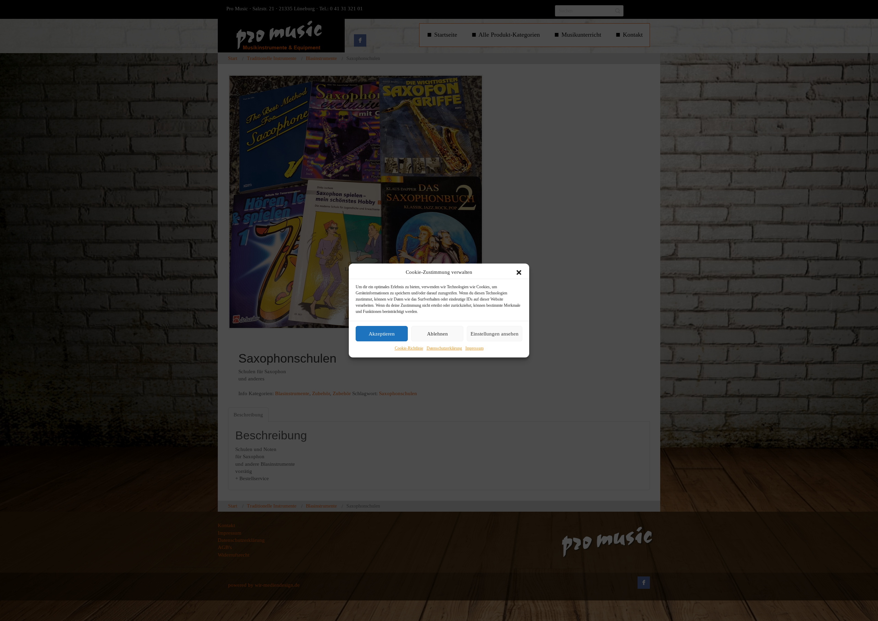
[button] (518, 272)
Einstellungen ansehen (495, 334)
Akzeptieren (382, 334)
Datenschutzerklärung (444, 348)
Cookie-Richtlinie (409, 348)
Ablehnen (437, 334)
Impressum (474, 348)
